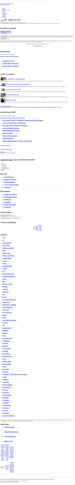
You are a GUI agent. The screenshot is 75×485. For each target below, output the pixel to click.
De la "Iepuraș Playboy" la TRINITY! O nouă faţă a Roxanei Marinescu (23, 120)
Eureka (5, 297)
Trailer (37, 45)
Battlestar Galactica (8, 248)
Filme (4, 11)
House (4, 317)
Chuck (5, 263)
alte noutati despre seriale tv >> (6, 106)
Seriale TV (4, 9)
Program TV (5, 13)
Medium (5, 333)
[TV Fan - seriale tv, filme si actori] (7, 4)
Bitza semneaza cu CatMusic (11, 66)
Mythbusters (6, 341)
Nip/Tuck (5, 343)
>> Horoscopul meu (8, 177)
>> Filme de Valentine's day (10, 432)
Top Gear (5, 410)
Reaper (5, 366)
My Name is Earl (8, 338)
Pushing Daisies (7, 361)
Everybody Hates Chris (9, 299)
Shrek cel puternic (8, 138)
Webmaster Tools (37, 479)
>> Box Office (7, 202)
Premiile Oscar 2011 (8, 61)
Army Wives (6, 245)
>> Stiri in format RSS (9, 182)
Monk (4, 335)
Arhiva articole (31, 479)
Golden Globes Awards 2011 (10, 63)
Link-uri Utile (20, 479)
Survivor (5, 390)
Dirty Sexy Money (8, 284)
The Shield (6, 402)
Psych (4, 359)
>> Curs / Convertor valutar (11, 184)
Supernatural (6, 387)
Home (4, 8)
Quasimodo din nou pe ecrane (11, 130)
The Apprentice (7, 395)
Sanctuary (6, 372)
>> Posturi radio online (9, 204)
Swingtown (6, 392)
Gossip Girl (6, 310)
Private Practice (7, 356)
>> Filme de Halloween (9, 436)
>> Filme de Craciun (8, 427)
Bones (4, 250)
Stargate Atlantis (7, 384)
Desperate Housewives (9, 276)
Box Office (5, 14)
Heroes (5, 315)
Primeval (5, 351)
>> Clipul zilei (7, 207)
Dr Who (5, 286)
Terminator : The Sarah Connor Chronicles (15, 374)
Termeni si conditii (3, 479)
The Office (6, 397)
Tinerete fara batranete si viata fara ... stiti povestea (17, 141)
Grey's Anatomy (7, 312)
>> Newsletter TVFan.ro (9, 179)
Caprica (5, 261)
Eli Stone (5, 289)
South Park (6, 382)
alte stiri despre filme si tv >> (5, 145)
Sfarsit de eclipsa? (8, 133)
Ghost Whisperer (8, 307)
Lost (4, 237)
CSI (4, 271)
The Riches (6, 400)
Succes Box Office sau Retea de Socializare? (15, 125)
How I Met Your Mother (10, 320)
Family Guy (6, 302)
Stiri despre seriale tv (6, 10)
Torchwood (6, 413)
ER (4, 294)
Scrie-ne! (4, 16)
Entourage (6, 292)
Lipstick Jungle (7, 328)
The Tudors (6, 408)
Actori (4, 12)
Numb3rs (5, 346)
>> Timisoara (6, 187)
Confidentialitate (10, 479)
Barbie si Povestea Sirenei (10, 136)
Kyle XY (5, 323)
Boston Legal (6, 253)
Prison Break (6, 353)
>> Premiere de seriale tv (10, 194)
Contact (52, 479)
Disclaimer (16, 479)
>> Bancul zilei (7, 199)
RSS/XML (4, 17)
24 (3, 240)
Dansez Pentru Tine (8, 274)
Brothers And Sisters (9, 255)
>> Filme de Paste (8, 441)
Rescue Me (6, 369)
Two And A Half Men (9, 415)
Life (4, 325)
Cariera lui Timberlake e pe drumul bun (14, 123)
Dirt (4, 281)
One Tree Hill (7, 348)
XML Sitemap (43, 479)
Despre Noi (49, 479)
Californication (7, 258)
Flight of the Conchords (9, 304)
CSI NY (5, 268)
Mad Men (6, 330)
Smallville (6, 379)
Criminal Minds (7, 266)
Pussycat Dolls (7, 364)
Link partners (25, 479)
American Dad (7, 243)
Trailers (4, 15)
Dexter (5, 279)
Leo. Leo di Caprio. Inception (11, 128)
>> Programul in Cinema (10, 197)
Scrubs (5, 377)
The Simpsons (7, 405)
